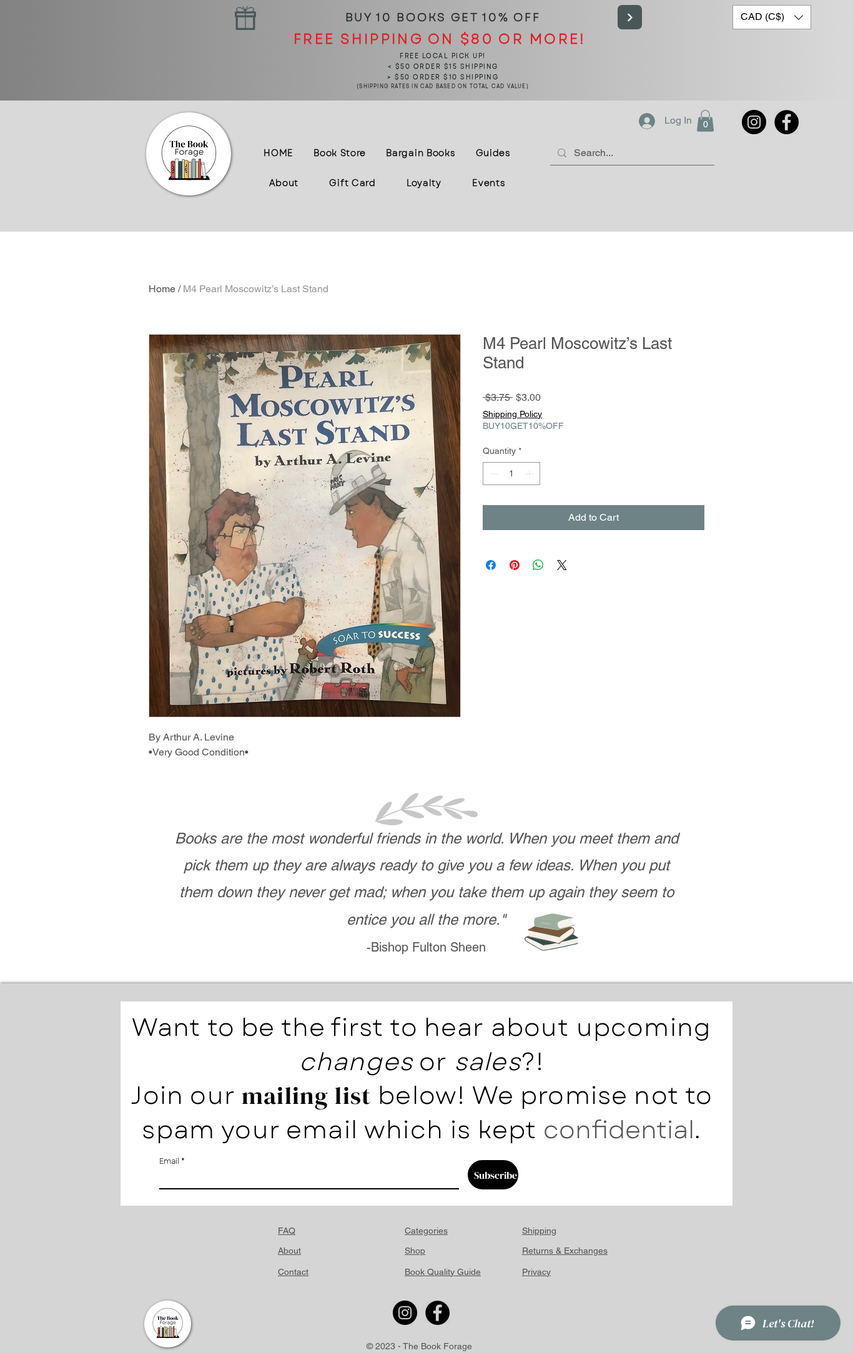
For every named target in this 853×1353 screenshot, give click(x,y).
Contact (293, 1272)
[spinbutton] (511, 474)
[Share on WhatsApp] (538, 565)
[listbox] (771, 17)
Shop (415, 1251)
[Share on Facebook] (490, 565)
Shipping (539, 1231)
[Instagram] (754, 122)
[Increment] (530, 474)
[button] (771, 17)
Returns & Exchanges (565, 1251)
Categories (426, 1231)
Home (162, 289)
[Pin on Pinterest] (514, 565)
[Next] (630, 17)
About (289, 1251)
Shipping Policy (512, 414)
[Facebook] (786, 122)
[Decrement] (492, 474)
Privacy (536, 1272)
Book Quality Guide (443, 1272)
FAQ (286, 1231)
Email (169, 1161)
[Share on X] (562, 565)
